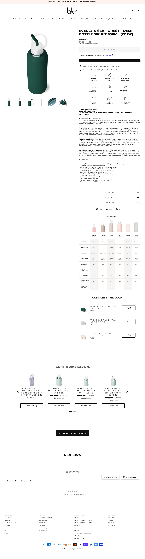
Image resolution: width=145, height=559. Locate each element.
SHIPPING (76, 517)
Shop (62, 19)
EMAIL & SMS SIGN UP (45, 517)
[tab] (70, 411)
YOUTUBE (111, 523)
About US (86, 19)
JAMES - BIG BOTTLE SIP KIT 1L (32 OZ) (59, 391)
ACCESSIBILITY (78, 535)
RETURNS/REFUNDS (79, 515)
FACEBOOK (111, 517)
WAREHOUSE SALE (10, 523)
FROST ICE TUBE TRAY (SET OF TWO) (103, 321)
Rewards (127, 19)
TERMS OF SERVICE (79, 528)
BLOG (6, 533)
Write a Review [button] (131, 477)
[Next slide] (127, 391)
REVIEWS (7, 528)
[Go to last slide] (18, 391)
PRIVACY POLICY (78, 530)
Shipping (81, 43)
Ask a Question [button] (111, 477)
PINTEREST (111, 525)
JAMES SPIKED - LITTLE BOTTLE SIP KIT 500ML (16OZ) (113, 392)
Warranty (109, 192)
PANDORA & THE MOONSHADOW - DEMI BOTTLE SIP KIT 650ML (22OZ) (31, 392)
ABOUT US (42, 523)
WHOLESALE (43, 530)
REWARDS (42, 515)
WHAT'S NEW (8, 515)
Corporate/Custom (106, 19)
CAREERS (42, 525)
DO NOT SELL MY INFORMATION (83, 533)
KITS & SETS (8, 520)
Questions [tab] (25, 481)
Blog (74, 19)
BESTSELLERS (9, 517)
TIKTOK (110, 520)
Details (109, 188)
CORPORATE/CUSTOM (45, 528)
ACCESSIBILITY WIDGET (80, 538)
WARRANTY (77, 525)
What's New (38, 19)
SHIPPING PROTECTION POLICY (83, 520)
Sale (51, 19)
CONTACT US (43, 520)
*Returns (109, 202)
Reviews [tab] (10, 481)
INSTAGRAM (111, 515)
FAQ (6, 530)
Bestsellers (20, 19)
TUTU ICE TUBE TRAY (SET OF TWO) (102, 335)
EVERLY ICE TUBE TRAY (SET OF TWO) (104, 307)
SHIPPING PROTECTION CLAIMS (83, 523)
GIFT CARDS (8, 525)
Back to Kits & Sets (74, 433)
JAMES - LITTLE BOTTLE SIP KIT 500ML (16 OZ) (86, 391)
